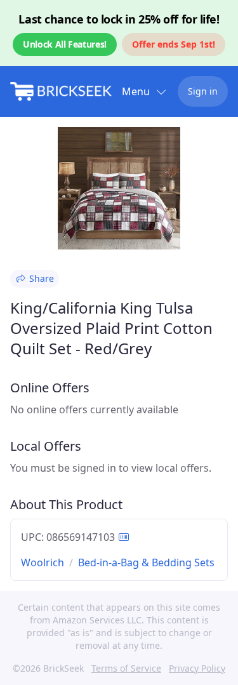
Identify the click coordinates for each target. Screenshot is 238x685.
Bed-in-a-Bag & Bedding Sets (146, 562)
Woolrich (42, 562)
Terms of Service (126, 668)
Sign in (203, 91)
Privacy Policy (197, 668)
